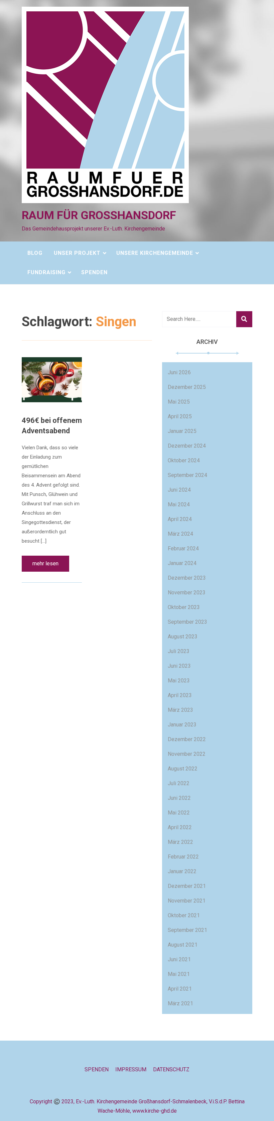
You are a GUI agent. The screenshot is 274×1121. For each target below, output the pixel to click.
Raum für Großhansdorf (99, 215)
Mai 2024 (179, 504)
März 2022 (180, 842)
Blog (34, 253)
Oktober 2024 (184, 460)
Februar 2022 (183, 857)
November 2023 (187, 592)
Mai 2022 (179, 812)
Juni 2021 (179, 959)
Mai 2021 (179, 974)
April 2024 (180, 519)
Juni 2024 (179, 490)
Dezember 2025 (187, 387)
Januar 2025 (182, 431)
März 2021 (180, 1003)
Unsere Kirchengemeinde (154, 253)
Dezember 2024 (187, 446)
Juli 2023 (178, 651)
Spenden (94, 272)
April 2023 (180, 695)
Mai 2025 (179, 402)
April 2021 (180, 989)
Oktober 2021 (184, 915)
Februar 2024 (183, 548)
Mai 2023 (179, 680)
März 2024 (180, 534)
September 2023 (187, 622)
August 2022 (182, 768)
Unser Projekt (77, 253)
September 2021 (187, 930)
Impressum (130, 1069)
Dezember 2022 (187, 739)
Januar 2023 (182, 724)
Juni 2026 (179, 372)
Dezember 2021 (187, 886)
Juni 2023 (179, 666)
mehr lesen (45, 563)
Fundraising (46, 272)
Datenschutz (171, 1069)
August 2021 (182, 945)
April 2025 (180, 416)
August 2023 (182, 636)
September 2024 (187, 475)
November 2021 (187, 901)
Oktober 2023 (184, 607)
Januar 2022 (182, 871)
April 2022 (180, 827)
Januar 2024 (182, 563)
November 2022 (187, 754)
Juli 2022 (178, 783)
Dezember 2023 (187, 578)
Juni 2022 (179, 798)
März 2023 (180, 710)
